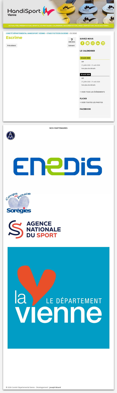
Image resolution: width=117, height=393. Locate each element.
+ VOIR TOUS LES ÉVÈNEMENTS (92, 92)
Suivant (71, 45)
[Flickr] (87, 43)
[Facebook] (82, 43)
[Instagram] (92, 43)
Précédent (11, 45)
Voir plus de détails (88, 68)
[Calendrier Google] (103, 43)
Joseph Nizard (55, 387)
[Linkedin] (97, 43)
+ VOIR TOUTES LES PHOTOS (91, 102)
